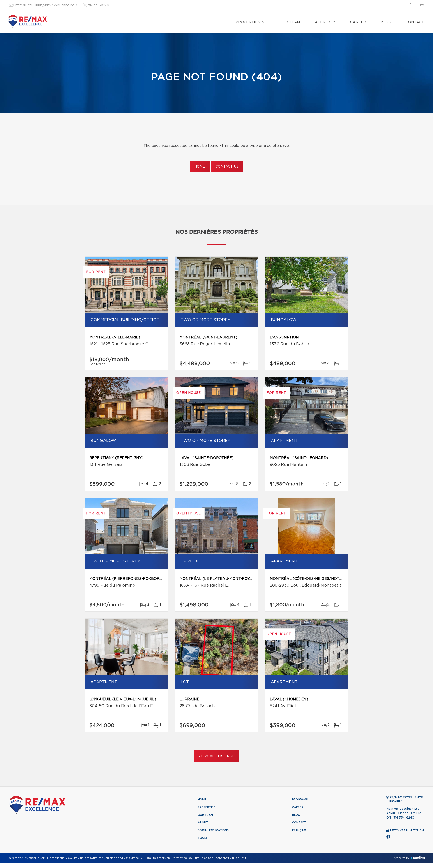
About (203, 822)
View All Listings (216, 756)
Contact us (227, 166)
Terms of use (204, 858)
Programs (300, 799)
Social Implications (213, 830)
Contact (415, 22)
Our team (290, 22)
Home (199, 166)
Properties (248, 22)
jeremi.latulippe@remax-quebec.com (45, 5)
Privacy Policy (182, 858)
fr (422, 5)
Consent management (230, 858)
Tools (203, 838)
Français (299, 830)
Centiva (418, 857)
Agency (323, 22)
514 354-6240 (98, 5)
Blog (386, 22)
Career (358, 22)
